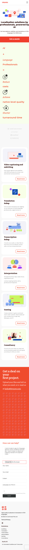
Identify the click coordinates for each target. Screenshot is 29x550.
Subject (5, 478)
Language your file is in (9, 484)
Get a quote (14, 39)
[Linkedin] (2, 523)
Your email (5, 472)
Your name (6, 465)
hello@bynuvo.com (13, 389)
